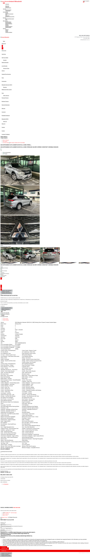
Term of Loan (2, 528)
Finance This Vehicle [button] (6, 290)
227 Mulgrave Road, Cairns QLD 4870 (82, 36)
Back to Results (5, 309)
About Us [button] (4, 28)
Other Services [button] (5, 20)
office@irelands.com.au (85, 39)
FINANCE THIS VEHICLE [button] (6, 553)
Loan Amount (2, 523)
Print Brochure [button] (16, 507)
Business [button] (4, 17)
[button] (45, 537)
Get (5, 484)
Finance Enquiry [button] (5, 554)
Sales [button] (4, 3)
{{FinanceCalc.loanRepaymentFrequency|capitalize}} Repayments (11, 526)
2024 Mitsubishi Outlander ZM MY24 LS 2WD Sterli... (16, 145)
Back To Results (6, 140)
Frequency (2, 522)
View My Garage (14, 142)
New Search (5, 141)
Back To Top (5, 515)
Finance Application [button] (5, 555)
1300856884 (3, 547)
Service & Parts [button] (6, 68)
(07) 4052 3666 (87, 38)
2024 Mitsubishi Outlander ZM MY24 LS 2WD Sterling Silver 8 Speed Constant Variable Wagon (29, 147)
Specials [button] (4, 60)
